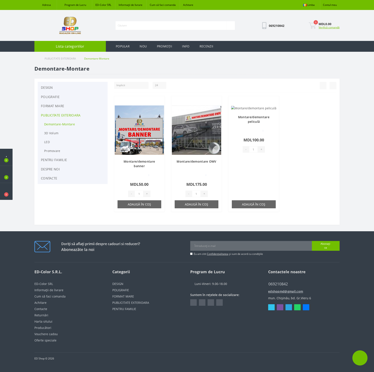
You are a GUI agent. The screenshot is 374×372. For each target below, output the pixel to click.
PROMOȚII (164, 46)
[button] (45, 5)
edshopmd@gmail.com (285, 291)
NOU (143, 46)
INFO (185, 46)
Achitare (188, 5)
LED (47, 142)
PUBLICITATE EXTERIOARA (60, 58)
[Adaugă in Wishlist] (159, 102)
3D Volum (51, 133)
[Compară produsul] (159, 108)
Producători (42, 328)
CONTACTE (49, 178)
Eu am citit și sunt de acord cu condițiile (228, 254)
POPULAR (123, 46)
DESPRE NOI (50, 169)
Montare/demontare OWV (196, 161)
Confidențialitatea (217, 254)
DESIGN (47, 87)
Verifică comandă (329, 27)
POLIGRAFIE (50, 97)
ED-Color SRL (103, 5)
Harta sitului (43, 321)
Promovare (52, 151)
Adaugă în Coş (139, 204)
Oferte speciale (45, 340)
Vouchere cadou (46, 334)
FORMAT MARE (52, 106)
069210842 (251, 37)
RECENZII (206, 46)
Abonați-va (326, 245)
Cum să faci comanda (163, 5)
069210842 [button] (278, 283)
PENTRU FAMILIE (54, 160)
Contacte (40, 309)
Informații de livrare (130, 5)
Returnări (41, 315)
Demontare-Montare (59, 124)
